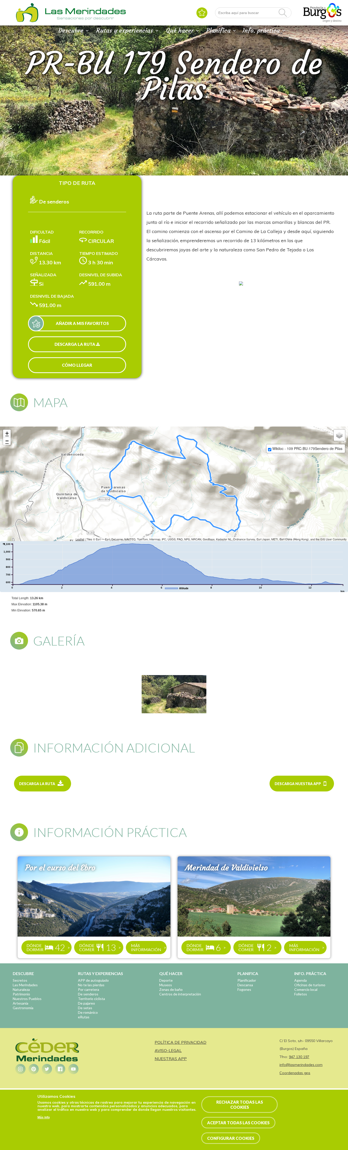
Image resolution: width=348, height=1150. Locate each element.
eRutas (83, 1017)
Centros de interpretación (180, 994)
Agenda (300, 980)
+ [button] (7, 433)
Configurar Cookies (230, 1138)
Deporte (166, 980)
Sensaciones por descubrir (85, 18)
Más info (43, 1117)
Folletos (300, 994)
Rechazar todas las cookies (239, 1104)
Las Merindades (25, 985)
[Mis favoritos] (201, 12)
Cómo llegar (77, 365)
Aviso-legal (168, 1050)
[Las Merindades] (27, 21)
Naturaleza (21, 989)
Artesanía (20, 1003)
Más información (146, 947)
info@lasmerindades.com (301, 1064)
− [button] (7, 441)
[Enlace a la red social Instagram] (20, 1069)
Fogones (244, 989)
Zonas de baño (171, 989)
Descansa (245, 985)
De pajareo (86, 1003)
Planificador (246, 980)
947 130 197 (299, 1057)
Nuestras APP (171, 1058)
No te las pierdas (91, 985)
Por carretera (88, 989)
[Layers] (339, 435)
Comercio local (305, 989)
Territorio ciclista (91, 998)
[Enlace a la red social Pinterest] (34, 1069)
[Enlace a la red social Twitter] (47, 1069)
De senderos (88, 994)
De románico (88, 1012)
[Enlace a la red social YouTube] (73, 1069)
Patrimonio (21, 994)
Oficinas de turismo (309, 985)
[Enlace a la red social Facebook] (60, 1069)
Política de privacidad (180, 1042)
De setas (85, 1008)
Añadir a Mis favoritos (82, 323)
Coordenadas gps (294, 1073)
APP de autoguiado (93, 980)
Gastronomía (23, 1008)
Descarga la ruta (75, 344)
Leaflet (80, 539)
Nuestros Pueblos (27, 998)
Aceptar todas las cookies (238, 1122)
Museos (165, 985)
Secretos (20, 980)
